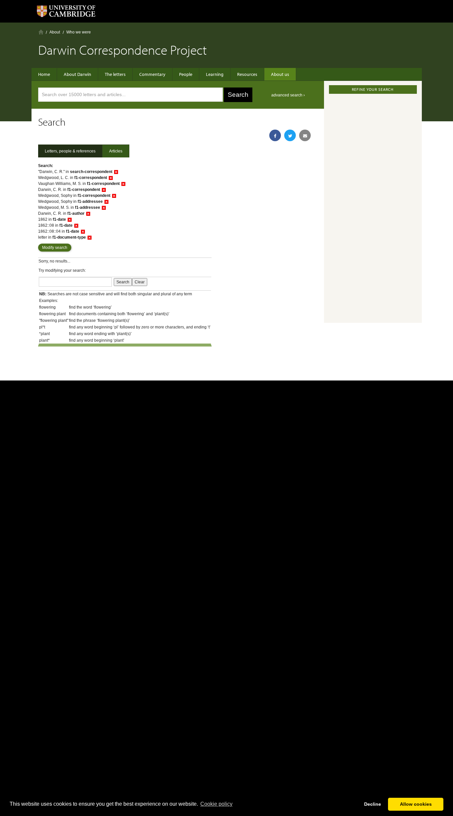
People (185, 74)
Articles (115, 151)
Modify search (54, 247)
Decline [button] (372, 804)
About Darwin (77, 74)
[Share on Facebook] (275, 135)
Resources (247, 74)
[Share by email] (305, 135)
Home (41, 32)
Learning (215, 74)
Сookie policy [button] (216, 804)
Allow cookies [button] (416, 804)
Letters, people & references (70, 151)
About (54, 32)
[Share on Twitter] (290, 135)
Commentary (152, 74)
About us (280, 74)
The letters (115, 74)
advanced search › (288, 95)
